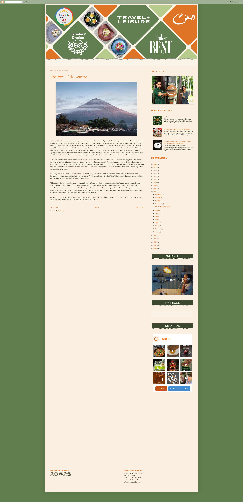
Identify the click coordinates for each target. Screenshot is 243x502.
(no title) (166, 117)
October (157, 201)
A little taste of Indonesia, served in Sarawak (177, 129)
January (157, 232)
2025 (155, 167)
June (156, 216)
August (157, 210)
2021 (155, 179)
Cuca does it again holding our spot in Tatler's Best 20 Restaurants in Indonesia (177, 142)
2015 (155, 239)
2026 (155, 164)
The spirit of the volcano (68, 76)
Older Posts (139, 207)
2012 (155, 248)
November (158, 198)
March (157, 226)
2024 (155, 170)
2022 (155, 176)
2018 (155, 189)
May (156, 219)
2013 (155, 245)
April (157, 222)
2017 (155, 192)
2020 (155, 182)
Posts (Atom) (62, 211)
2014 (155, 242)
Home (97, 207)
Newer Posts (54, 207)
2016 (155, 236)
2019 (155, 186)
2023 (155, 173)
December (158, 194)
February (158, 229)
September (158, 204)
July (156, 213)
